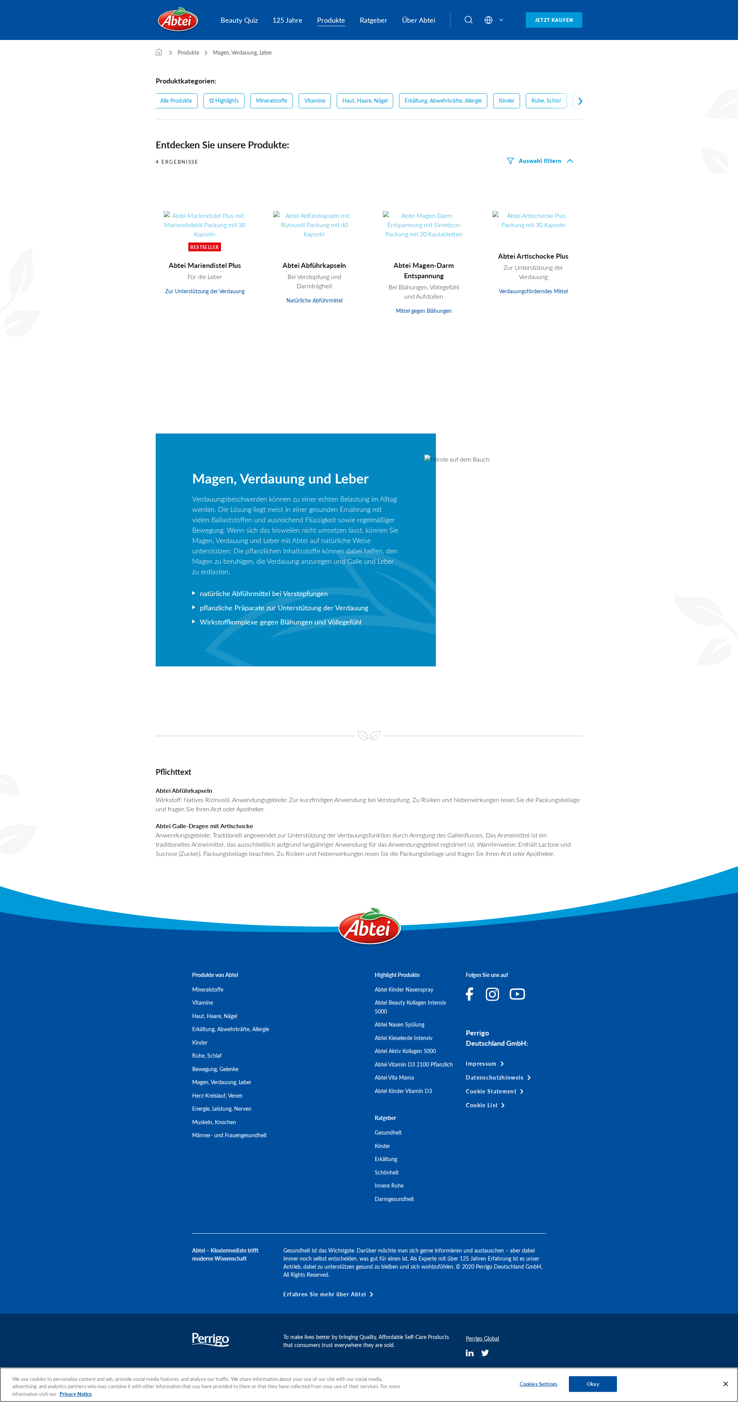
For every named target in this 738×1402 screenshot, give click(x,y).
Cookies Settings (538, 1383)
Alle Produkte (176, 100)
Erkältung (386, 1159)
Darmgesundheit (394, 1199)
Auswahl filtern (540, 160)
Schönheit (387, 1172)
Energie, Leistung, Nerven (221, 1108)
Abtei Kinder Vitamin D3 (403, 1091)
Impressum (481, 1063)
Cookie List (482, 1105)
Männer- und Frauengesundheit (229, 1135)
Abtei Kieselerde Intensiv (403, 1038)
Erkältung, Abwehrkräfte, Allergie (443, 100)
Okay (593, 1383)
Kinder (506, 100)
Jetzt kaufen (554, 20)
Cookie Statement (491, 1091)
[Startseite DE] (159, 52)
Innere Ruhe (389, 1185)
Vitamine (314, 100)
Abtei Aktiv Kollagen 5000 (405, 1051)
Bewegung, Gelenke (215, 1069)
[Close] (725, 1383)
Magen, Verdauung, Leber (221, 1082)
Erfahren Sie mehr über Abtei (324, 1294)
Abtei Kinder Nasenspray (404, 989)
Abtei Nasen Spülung (399, 1024)
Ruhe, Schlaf (546, 100)
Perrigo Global (482, 1338)
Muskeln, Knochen (214, 1122)
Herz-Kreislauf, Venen (217, 1095)
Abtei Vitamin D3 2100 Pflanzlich (414, 1064)
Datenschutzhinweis (495, 1077)
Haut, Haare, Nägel (364, 100)
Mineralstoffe (271, 100)
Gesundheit (388, 1132)
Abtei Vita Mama (394, 1077)
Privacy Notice (76, 1393)
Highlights (227, 100)
